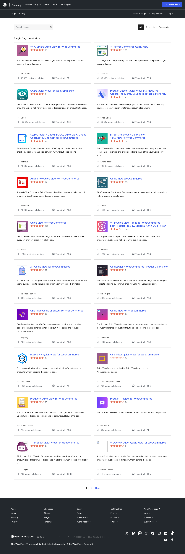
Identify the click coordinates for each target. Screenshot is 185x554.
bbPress (148, 517)
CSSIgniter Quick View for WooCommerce (134, 354)
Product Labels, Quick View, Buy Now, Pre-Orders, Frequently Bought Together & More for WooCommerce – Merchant (137, 92)
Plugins (47, 517)
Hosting (14, 517)
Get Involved (116, 509)
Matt (147, 513)
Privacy (14, 522)
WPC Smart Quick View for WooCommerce (55, 46)
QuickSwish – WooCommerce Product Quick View (139, 266)
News (13, 513)
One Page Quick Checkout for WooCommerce (56, 310)
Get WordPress (172, 5)
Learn (79, 509)
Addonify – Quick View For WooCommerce (54, 178)
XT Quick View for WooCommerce (50, 266)
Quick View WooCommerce (126, 178)
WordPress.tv (84, 522)
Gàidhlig (40, 537)
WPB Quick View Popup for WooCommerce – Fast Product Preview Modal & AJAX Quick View (138, 224)
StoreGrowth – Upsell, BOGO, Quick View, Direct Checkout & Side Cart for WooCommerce (58, 136)
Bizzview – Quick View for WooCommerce (54, 354)
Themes (47, 513)
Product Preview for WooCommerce (131, 398)
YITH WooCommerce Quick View (129, 46)
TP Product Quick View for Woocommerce (54, 442)
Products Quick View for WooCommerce (53, 398)
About (13, 509)
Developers (82, 517)
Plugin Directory (18, 13)
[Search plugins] (50, 27)
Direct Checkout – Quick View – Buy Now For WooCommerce (127, 136)
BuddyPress (150, 522)
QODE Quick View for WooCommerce (52, 90)
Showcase (48, 509)
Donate (115, 517)
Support (81, 513)
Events (114, 513)
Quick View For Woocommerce (128, 310)
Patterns (48, 522)
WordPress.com (152, 509)
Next (97, 488)
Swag (114, 522)
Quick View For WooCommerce (48, 222)
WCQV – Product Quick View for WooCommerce (138, 442)
